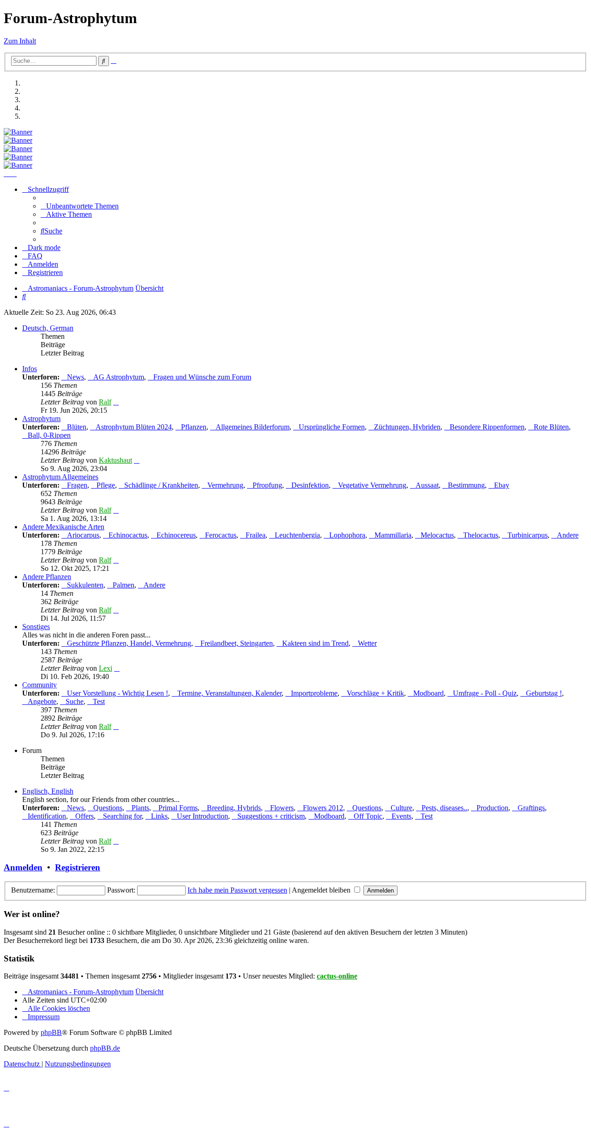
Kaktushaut (115, 460)
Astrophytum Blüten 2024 (134, 427)
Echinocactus (128, 535)
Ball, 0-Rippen (49, 435)
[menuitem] (80, 206)
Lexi (105, 668)
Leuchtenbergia (297, 535)
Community (39, 685)
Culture (401, 808)
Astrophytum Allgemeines (60, 477)
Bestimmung (466, 485)
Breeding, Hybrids (234, 808)
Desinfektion (310, 485)
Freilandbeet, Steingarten (236, 643)
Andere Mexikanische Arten (63, 527)
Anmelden (23, 867)
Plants (140, 808)
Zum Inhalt (20, 41)
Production (492, 808)
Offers (84, 816)
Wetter (367, 643)
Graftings (531, 808)
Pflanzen (193, 427)
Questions (107, 808)
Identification (47, 816)
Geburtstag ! (544, 693)
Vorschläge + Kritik (375, 693)
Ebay (501, 485)
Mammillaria (392, 535)
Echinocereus (176, 535)
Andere (568, 535)
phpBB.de (105, 1048)
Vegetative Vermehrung (372, 485)
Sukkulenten (85, 585)
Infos (29, 369)
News (75, 377)
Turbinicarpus (527, 535)
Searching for (122, 816)
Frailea (255, 535)
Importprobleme (314, 693)
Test (99, 701)
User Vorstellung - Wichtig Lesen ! (117, 693)
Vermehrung (225, 485)
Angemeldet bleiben (322, 890)
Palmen (123, 585)
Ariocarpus (83, 535)
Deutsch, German (47, 328)
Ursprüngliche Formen (332, 427)
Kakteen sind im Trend (315, 643)
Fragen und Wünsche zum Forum (202, 377)
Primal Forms (178, 808)
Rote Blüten (551, 427)
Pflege (105, 485)
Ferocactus (220, 535)
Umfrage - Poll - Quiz (485, 693)
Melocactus (437, 535)
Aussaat (427, 485)
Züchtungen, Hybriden (407, 427)
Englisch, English (47, 791)
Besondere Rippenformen (487, 427)
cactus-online (337, 976)
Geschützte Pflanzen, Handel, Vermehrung (129, 643)
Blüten (76, 427)
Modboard (428, 693)
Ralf (105, 402)
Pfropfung (267, 485)
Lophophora (347, 535)
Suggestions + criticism (271, 816)
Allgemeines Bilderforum (252, 427)
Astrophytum (41, 418)
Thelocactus (480, 535)
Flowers (282, 808)
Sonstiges (36, 626)
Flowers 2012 (323, 808)
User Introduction (202, 816)
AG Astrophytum (118, 377)
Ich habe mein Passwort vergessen (237, 890)
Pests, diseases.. (444, 808)
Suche (75, 701)
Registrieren (77, 867)
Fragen (77, 485)
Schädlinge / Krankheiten (161, 485)
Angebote (42, 701)
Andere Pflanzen (46, 577)
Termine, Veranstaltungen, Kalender (229, 693)
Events (401, 816)
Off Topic (368, 816)
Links (159, 816)
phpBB (51, 1032)
